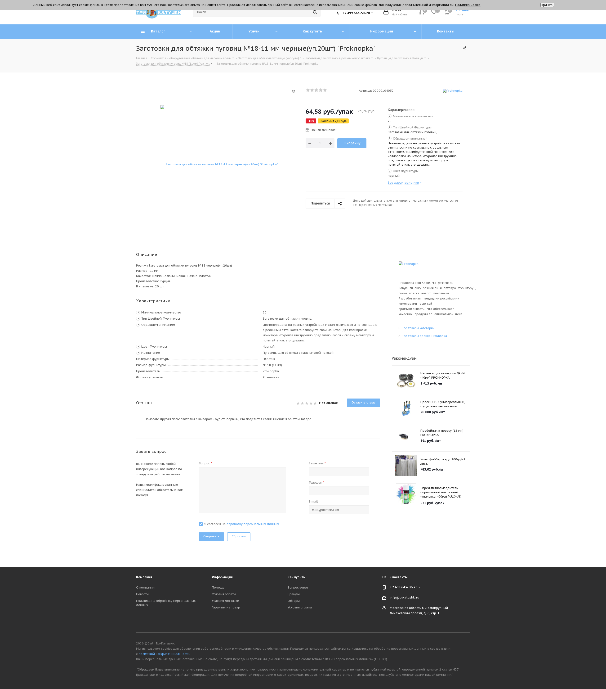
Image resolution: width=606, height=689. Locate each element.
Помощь (218, 587)
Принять (547, 5)
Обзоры (294, 601)
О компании (145, 587)
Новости (142, 594)
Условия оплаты (224, 594)
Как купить (296, 577)
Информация (222, 577)
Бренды (294, 594)
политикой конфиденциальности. (164, 654)
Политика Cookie (468, 5)
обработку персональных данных (253, 524)
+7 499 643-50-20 (356, 13)
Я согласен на (241, 524)
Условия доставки (225, 601)
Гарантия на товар (226, 607)
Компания (144, 577)
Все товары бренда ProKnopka (424, 336)
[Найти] (315, 12)
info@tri (396, 597)
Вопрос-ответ (298, 587)
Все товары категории (418, 328)
